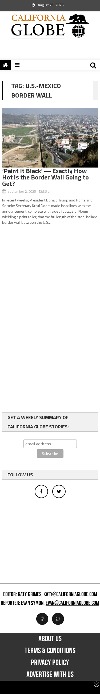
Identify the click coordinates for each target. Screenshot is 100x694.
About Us (50, 639)
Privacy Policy (50, 662)
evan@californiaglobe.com (72, 603)
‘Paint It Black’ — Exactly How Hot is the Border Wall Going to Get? (45, 177)
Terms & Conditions (50, 651)
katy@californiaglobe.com (70, 594)
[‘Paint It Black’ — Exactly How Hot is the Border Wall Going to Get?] (50, 138)
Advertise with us (50, 674)
